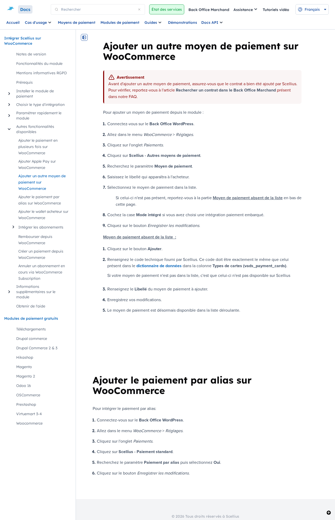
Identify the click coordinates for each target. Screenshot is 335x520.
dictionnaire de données (159, 266)
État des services (167, 9)
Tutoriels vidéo (276, 9)
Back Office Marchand (208, 9)
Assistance (243, 9)
